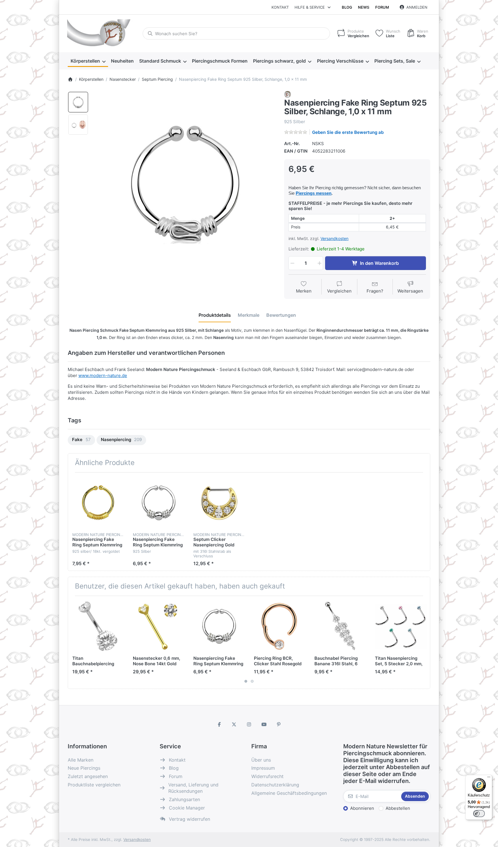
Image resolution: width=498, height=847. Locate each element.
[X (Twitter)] (234, 724)
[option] (78, 102)
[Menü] (488, 778)
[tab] (215, 315)
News (363, 7)
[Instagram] (249, 724)
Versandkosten (334, 238)
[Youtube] (264, 724)
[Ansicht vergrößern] (184, 182)
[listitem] (184, 182)
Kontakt (280, 7)
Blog (347, 7)
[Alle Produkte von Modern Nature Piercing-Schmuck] (287, 94)
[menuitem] (88, 61)
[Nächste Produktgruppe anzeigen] (423, 642)
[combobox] (236, 33)
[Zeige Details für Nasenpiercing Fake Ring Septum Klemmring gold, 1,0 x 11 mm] (98, 503)
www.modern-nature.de (102, 375)
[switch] (479, 813)
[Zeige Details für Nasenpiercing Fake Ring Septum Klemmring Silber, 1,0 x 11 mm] (158, 503)
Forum (382, 7)
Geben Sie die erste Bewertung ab (348, 132)
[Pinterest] (278, 724)
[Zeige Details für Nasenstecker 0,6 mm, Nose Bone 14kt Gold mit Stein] (158, 626)
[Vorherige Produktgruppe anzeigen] (74, 642)
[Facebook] (219, 724)
